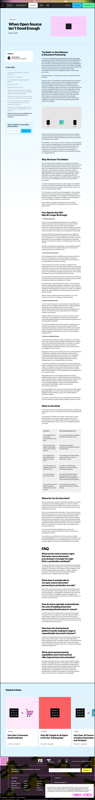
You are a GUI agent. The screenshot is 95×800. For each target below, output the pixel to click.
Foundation (39, 781)
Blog (38, 785)
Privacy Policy (78, 790)
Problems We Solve (20, 5)
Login (66, 5)
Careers (26, 785)
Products (9, 5)
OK (87, 794)
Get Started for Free (88, 5)
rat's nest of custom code (70, 99)
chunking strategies (47, 91)
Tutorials (26, 790)
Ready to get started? (59, 782)
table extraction (53, 382)
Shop (48, 5)
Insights (13, 790)
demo (49, 541)
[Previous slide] (86, 750)
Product (26, 781)
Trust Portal (83, 761)
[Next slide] (88, 750)
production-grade (46, 172)
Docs (12, 792)
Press (25, 787)
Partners (39, 787)
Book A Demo (77, 5)
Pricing (41, 5)
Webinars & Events (15, 787)
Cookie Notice (70, 790)
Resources (32, 5)
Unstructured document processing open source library (65, 58)
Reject (77, 794)
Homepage (13, 781)
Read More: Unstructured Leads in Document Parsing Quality (42, 1)
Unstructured (12, 19)
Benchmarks (14, 785)
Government (40, 790)
